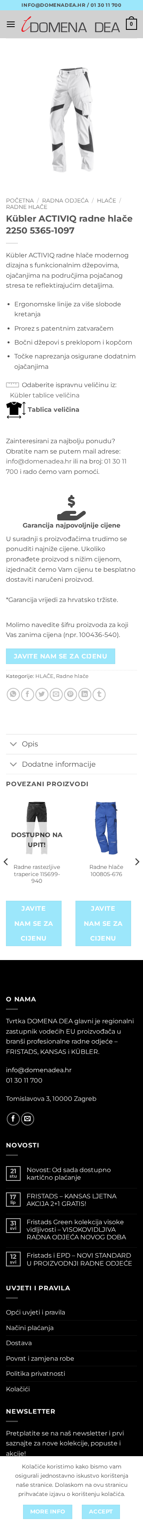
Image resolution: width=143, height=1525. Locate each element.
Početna (20, 200)
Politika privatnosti (35, 1373)
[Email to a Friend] (56, 694)
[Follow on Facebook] (13, 1119)
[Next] (136, 878)
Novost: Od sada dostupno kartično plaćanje (69, 1173)
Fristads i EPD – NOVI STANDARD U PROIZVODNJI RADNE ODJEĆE (79, 1259)
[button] (10, 24)
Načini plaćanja (30, 1328)
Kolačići (18, 1389)
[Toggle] (13, 745)
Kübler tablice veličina (44, 395)
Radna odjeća (65, 200)
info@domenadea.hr (39, 461)
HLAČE (106, 200)
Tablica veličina (52, 409)
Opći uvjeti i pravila (35, 1312)
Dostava (19, 1343)
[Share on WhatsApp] (13, 694)
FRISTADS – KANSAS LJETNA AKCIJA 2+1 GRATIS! (71, 1200)
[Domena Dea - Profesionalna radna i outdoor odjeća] (70, 24)
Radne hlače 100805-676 (106, 870)
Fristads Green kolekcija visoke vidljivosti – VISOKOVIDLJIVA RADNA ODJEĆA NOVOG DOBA (76, 1229)
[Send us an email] (27, 1119)
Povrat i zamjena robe (40, 1358)
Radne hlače (26, 207)
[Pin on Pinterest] (70, 694)
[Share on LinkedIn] (84, 694)
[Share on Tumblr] (99, 694)
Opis (30, 744)
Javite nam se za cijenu (61, 656)
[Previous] (6, 878)
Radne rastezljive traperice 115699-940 (37, 874)
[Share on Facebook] (27, 694)
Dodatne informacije (59, 764)
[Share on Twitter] (41, 694)
